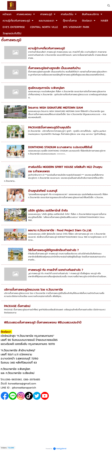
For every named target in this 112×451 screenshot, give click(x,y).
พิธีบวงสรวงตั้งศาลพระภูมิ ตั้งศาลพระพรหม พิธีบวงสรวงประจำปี (42, 322)
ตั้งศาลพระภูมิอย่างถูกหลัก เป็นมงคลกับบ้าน (54, 68)
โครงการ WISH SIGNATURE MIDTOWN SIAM (55, 107)
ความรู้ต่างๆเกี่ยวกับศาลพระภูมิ (46, 48)
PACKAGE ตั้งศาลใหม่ (17, 306)
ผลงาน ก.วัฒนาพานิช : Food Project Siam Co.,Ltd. (60, 230)
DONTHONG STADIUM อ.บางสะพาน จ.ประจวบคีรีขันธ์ (60, 147)
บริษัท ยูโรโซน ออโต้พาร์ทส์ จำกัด (48, 210)
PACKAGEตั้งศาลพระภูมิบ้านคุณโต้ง (49, 127)
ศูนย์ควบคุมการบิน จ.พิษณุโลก (46, 88)
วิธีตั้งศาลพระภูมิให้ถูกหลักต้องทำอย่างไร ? (53, 250)
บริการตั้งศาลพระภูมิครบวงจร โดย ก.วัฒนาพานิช (33, 289)
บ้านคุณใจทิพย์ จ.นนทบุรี (42, 191)
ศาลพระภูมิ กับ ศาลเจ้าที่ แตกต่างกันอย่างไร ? (55, 270)
